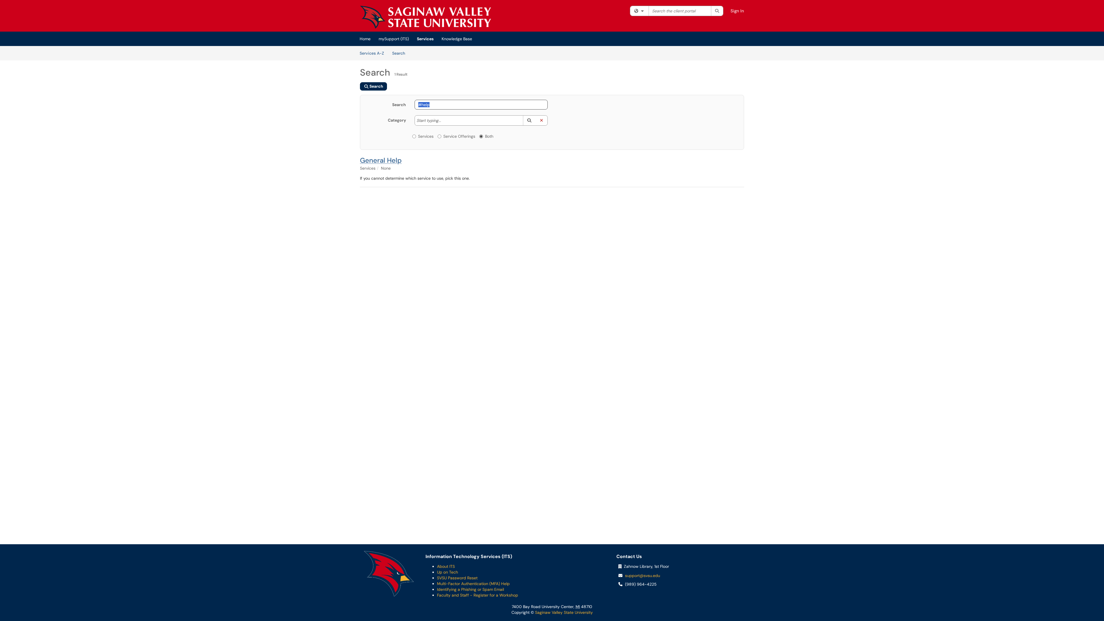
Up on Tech (447, 572)
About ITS (446, 566)
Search (400, 53)
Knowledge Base (457, 38)
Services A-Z (372, 53)
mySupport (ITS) (394, 38)
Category (397, 120)
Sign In (737, 11)
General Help (381, 160)
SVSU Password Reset (457, 577)
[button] (529, 120)
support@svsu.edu (642, 575)
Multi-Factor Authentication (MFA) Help (473, 583)
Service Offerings (459, 136)
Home (365, 38)
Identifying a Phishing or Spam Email (470, 589)
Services (425, 38)
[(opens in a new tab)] (425, 17)
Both (489, 136)
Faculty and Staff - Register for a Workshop (477, 595)
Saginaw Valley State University (563, 612)
